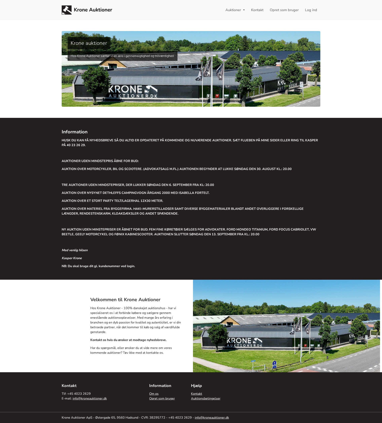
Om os (154, 394)
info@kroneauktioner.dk (90, 398)
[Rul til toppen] (375, 416)
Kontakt (196, 394)
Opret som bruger (162, 398)
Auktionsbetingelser (205, 398)
